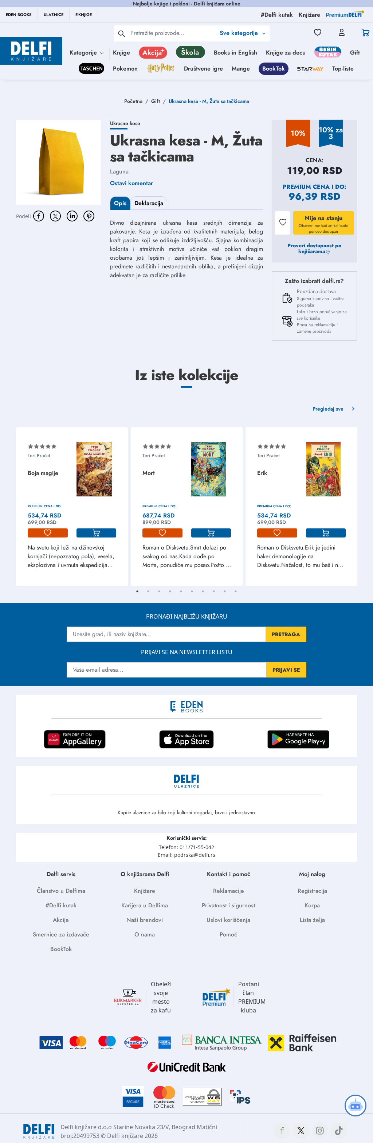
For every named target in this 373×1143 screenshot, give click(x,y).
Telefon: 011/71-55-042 (186, 847)
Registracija (312, 891)
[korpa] (96, 533)
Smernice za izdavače (61, 934)
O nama (144, 934)
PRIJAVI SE (286, 670)
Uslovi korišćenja (228, 920)
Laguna (119, 171)
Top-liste (343, 68)
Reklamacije (228, 891)
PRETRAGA (286, 634)
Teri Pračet (39, 455)
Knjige (121, 52)
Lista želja (312, 920)
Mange (241, 68)
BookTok (273, 68)
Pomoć (228, 934)
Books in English (235, 52)
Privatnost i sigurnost (228, 905)
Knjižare (144, 891)
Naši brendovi (144, 920)
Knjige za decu (286, 52)
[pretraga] (121, 33)
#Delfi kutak (61, 905)
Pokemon (125, 68)
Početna (133, 101)
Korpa (312, 905)
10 (235, 591)
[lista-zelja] (48, 533)
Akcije (61, 920)
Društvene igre (203, 68)
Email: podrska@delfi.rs (186, 854)
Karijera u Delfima (144, 905)
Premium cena (306, 187)
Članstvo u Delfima (61, 891)
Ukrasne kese (125, 123)
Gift (355, 52)
